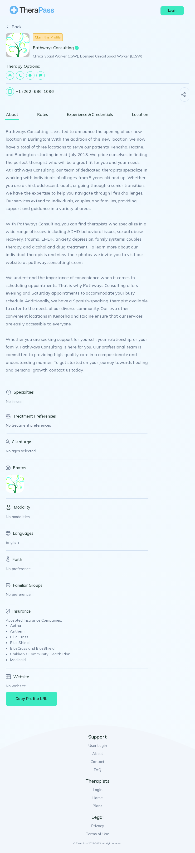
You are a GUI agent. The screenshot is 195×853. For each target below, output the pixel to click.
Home (97, 797)
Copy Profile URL (31, 698)
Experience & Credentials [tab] (90, 114)
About (97, 753)
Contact (97, 761)
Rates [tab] (42, 114)
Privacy (97, 825)
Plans (97, 805)
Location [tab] (140, 114)
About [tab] (12, 114)
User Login (97, 745)
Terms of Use (97, 833)
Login (97, 789)
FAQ (97, 769)
